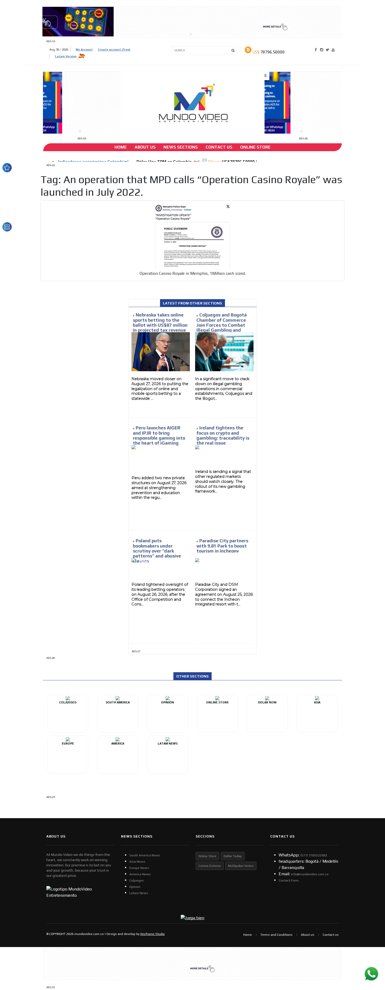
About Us (145, 147)
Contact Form (289, 880)
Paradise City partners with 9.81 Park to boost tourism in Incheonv (222, 545)
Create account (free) (114, 49)
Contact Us (219, 147)
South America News (144, 855)
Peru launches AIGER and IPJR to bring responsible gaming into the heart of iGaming (159, 435)
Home (120, 147)
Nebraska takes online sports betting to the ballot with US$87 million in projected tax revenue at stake (160, 325)
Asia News (137, 861)
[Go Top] (371, 945)
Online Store (255, 147)
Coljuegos (136, 880)
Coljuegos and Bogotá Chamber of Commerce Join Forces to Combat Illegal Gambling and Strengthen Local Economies (221, 327)
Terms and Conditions (276, 935)
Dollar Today (233, 856)
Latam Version (66, 56)
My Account (84, 49)
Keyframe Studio (152, 934)
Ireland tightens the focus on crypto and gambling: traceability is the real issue (222, 435)
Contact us (331, 935)
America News (140, 874)
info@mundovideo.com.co (309, 874)
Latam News (138, 893)
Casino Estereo (210, 866)
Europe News (139, 868)
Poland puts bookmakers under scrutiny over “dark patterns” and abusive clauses (157, 551)
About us (307, 935)
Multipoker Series (241, 866)
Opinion (134, 887)
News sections (180, 147)
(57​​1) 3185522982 (313, 855)
